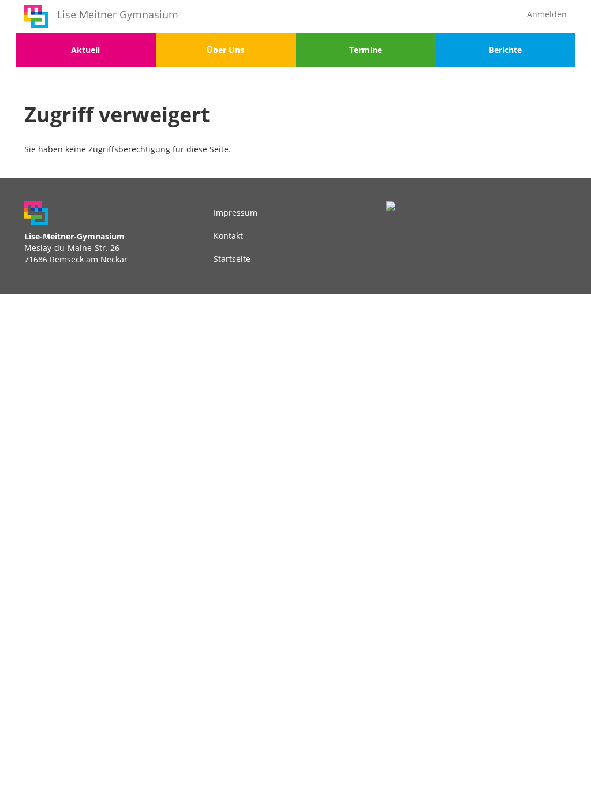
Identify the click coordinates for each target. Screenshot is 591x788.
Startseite (232, 258)
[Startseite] (36, 16)
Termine (365, 49)
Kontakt (228, 235)
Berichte (505, 49)
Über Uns (225, 49)
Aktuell (85, 49)
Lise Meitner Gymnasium (117, 14)
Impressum (235, 212)
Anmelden (547, 14)
